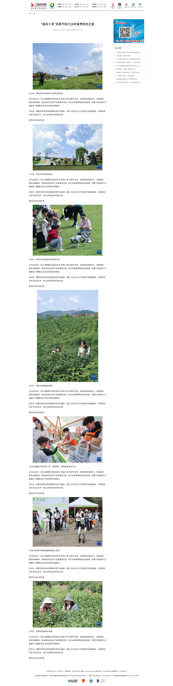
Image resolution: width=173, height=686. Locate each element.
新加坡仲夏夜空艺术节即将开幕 (127, 79)
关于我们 (60, 671)
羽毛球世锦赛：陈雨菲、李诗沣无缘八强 (129, 62)
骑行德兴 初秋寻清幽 (123, 55)
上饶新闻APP (112, 7)
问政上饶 (77, 6)
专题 (84, 4)
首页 (30, 13)
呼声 (81, 6)
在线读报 (77, 4)
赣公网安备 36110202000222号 (102, 675)
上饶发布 (126, 7)
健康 (105, 4)
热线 (67, 6)
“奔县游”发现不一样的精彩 (125, 76)
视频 (70, 6)
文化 (98, 4)
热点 (67, 4)
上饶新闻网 (38, 6)
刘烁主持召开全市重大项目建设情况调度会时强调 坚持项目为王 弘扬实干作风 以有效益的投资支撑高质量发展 (129, 52)
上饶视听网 (52, 8)
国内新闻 (94, 6)
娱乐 (98, 6)
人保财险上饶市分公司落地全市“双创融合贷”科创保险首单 (129, 59)
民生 (70, 4)
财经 (84, 6)
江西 (87, 4)
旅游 (87, 6)
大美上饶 (140, 7)
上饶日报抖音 (119, 7)
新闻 (81, 4)
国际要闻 (94, 4)
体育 (102, 6)
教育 (102, 4)
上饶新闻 (59, 4)
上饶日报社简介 (51, 671)
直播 (63, 6)
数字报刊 (133, 7)
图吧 (105, 6)
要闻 (63, 4)
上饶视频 (59, 6)
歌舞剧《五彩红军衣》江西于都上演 (128, 72)
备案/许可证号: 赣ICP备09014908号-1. (76, 675)
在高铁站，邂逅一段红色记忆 (126, 69)
